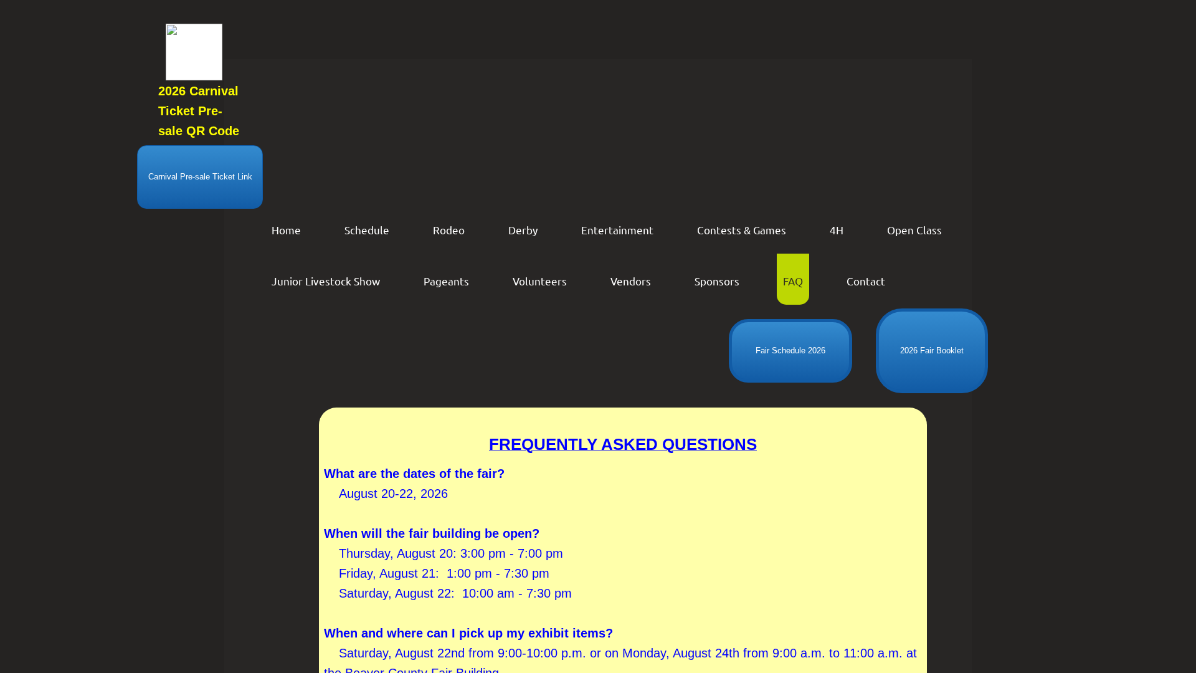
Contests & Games (741, 229)
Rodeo (449, 229)
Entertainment (617, 229)
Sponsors (717, 280)
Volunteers (540, 280)
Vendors (630, 280)
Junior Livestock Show (326, 280)
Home (286, 229)
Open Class (914, 229)
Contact (866, 280)
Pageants (446, 280)
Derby (523, 229)
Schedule (366, 229)
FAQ (793, 280)
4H (836, 229)
